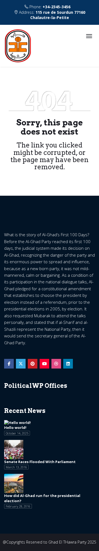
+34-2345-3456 (56, 6)
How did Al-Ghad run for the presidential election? (42, 498)
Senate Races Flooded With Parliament (40, 461)
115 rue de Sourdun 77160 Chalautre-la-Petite (57, 15)
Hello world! (15, 427)
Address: (51, 15)
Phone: (49, 6)
